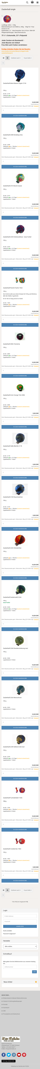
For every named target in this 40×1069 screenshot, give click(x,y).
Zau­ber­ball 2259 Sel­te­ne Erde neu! (14, 747)
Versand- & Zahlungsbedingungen (12, 1001)
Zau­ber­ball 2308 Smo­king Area (13, 135)
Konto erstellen (7, 931)
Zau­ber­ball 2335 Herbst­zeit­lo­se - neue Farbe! (17, 237)
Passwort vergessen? (9, 933)
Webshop (13, 1066)
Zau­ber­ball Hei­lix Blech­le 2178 (12, 446)
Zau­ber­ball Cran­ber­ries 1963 (12, 849)
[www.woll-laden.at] (4, 2)
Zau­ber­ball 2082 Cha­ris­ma (11, 344)
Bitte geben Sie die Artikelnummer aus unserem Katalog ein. (19, 962)
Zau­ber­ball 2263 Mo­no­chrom (12, 697)
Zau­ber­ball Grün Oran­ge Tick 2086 (14, 395)
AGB (4, 1011)
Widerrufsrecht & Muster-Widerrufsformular (15, 998)
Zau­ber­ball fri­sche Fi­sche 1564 (12, 288)
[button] (4, 58)
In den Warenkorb (20, 115)
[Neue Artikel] (36, 982)
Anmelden (20, 926)
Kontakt (5, 1004)
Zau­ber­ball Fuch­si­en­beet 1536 (12, 798)
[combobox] (16, 58)
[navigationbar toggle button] (37, 2)
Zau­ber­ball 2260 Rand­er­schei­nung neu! (15, 648)
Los (34, 972)
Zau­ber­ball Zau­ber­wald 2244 (12, 597)
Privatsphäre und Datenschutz (11, 1014)
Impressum (6, 1007)
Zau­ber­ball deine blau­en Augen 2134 (14, 83)
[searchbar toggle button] (27, 2)
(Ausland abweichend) (23, 95)
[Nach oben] (34, 1065)
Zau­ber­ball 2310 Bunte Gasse (12, 186)
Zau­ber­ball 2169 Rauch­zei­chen (13, 497)
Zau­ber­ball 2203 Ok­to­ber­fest (12, 548)
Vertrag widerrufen (8, 1061)
